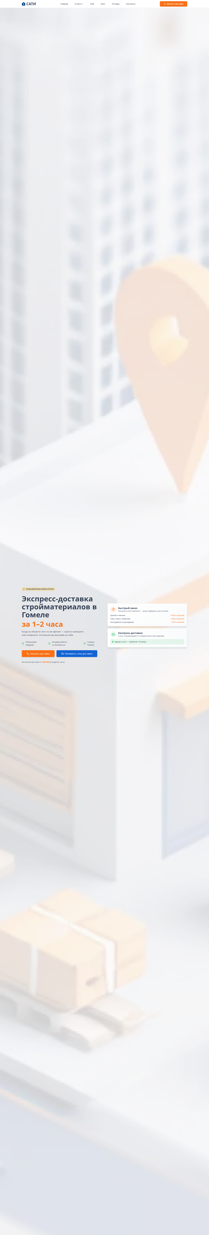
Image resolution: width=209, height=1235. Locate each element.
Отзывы (115, 4)
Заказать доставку (40, 653)
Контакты (130, 4)
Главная (64, 4)
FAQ (92, 4)
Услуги (78, 4)
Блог (103, 4)
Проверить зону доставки (78, 653)
